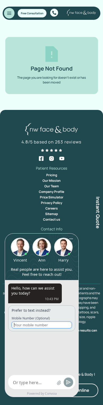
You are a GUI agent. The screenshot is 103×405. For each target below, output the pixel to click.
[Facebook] (41, 158)
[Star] (42, 150)
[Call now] (54, 13)
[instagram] (51, 158)
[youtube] (61, 158)
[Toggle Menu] (9, 13)
